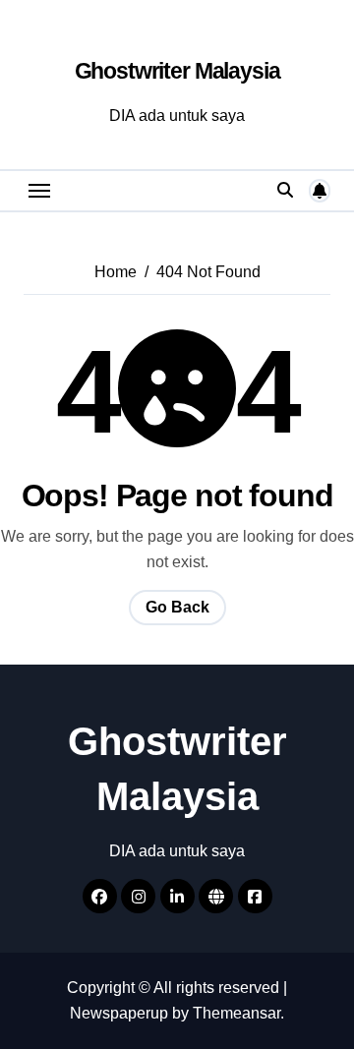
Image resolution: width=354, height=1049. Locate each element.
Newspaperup (119, 1013)
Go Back (177, 607)
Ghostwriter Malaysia (177, 71)
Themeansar (236, 1013)
